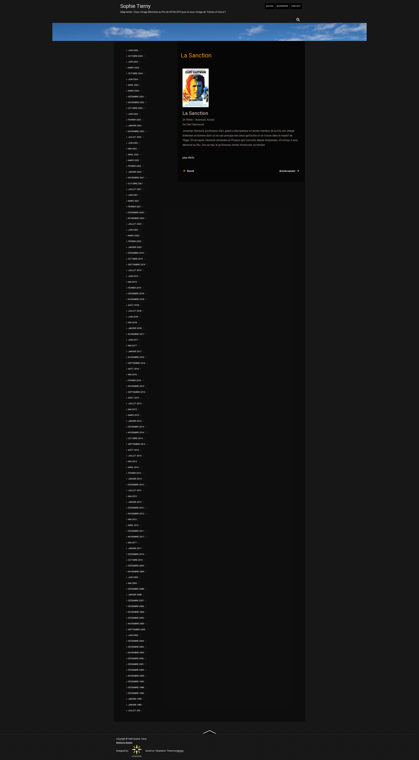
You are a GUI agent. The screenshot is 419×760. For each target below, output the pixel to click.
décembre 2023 (136, 96)
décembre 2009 (136, 565)
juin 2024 (133, 79)
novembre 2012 (136, 513)
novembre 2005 (136, 623)
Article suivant (287, 171)
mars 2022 (133, 160)
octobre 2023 (135, 108)
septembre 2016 (136, 363)
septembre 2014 (136, 444)
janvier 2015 (134, 421)
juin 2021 (133, 195)
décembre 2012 (136, 508)
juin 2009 (133, 577)
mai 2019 (132, 282)
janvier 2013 (134, 502)
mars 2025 (133, 67)
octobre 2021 (135, 183)
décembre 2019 (136, 253)
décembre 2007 (136, 600)
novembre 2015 (136, 386)
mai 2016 (132, 374)
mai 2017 (132, 345)
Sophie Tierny (135, 6)
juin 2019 (133, 276)
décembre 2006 (136, 606)
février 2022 (134, 166)
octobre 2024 (135, 73)
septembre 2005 (136, 629)
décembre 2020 (136, 212)
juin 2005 (133, 635)
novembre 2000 (136, 676)
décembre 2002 (136, 658)
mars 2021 (133, 201)
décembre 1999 (136, 681)
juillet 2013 (134, 490)
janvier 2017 (134, 351)
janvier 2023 (134, 125)
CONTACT (296, 6)
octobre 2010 (135, 560)
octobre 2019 (135, 259)
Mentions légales (124, 742)
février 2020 (134, 241)
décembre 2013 (136, 484)
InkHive (179, 751)
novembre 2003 (136, 652)
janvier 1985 (134, 705)
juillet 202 (134, 710)
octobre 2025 (135, 56)
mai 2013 (132, 496)
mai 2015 (132, 409)
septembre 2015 (136, 392)
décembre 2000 (136, 670)
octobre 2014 (135, 438)
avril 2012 (133, 525)
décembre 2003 (136, 647)
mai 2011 (132, 542)
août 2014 (133, 450)
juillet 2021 (134, 189)
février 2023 (134, 119)
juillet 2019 (134, 270)
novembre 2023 (136, 102)
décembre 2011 (136, 531)
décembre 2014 (136, 426)
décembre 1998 (136, 687)
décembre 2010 (136, 554)
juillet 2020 (134, 224)
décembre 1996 (136, 693)
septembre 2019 (136, 264)
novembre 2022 (136, 131)
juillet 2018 (134, 311)
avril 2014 (133, 467)
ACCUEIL (270, 6)
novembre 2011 (136, 536)
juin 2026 (133, 50)
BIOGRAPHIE (282, 6)
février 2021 (134, 206)
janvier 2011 (134, 548)
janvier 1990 (134, 699)
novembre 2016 (136, 357)
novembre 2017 (136, 334)
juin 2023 (133, 114)
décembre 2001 (136, 664)
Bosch (190, 171)
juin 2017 (133, 340)
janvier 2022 (134, 172)
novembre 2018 (136, 299)
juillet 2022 (134, 137)
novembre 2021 (136, 177)
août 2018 (133, 305)
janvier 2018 (134, 328)
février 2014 (134, 473)
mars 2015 (133, 415)
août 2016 (133, 369)
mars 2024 (133, 91)
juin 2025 (133, 62)
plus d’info (188, 157)
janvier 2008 (134, 594)
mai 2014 (132, 461)
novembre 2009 (136, 571)
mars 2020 (133, 235)
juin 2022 (133, 143)
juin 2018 (133, 317)
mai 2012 (132, 519)
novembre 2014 (136, 432)
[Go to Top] (209, 732)
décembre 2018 (136, 293)
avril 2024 (133, 85)
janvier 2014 (134, 479)
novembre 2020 (136, 218)
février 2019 (134, 288)
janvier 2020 (134, 247)
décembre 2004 (136, 641)
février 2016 (134, 380)
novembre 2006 (136, 612)
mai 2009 (132, 583)
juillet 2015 (134, 403)
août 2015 (133, 398)
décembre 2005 (136, 618)
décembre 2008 (136, 589)
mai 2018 (132, 322)
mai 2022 (132, 148)
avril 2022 (133, 154)
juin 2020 (133, 230)
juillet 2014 (134, 455)
